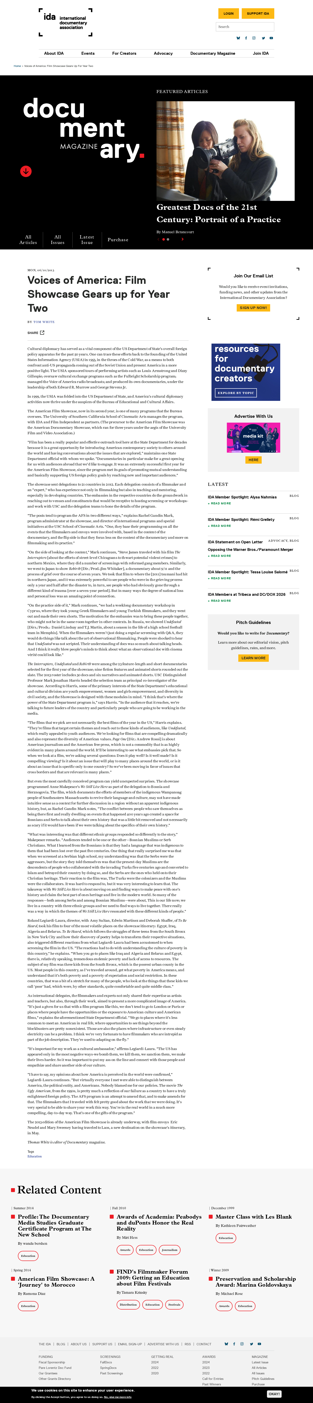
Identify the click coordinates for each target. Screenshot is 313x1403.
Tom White (44, 322)
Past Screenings (111, 1373)
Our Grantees (48, 1373)
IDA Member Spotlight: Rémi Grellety (241, 519)
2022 (155, 1367)
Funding (46, 1356)
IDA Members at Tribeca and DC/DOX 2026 (247, 594)
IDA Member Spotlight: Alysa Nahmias (242, 497)
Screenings (110, 1356)
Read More (221, 503)
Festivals (174, 1304)
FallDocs (106, 1362)
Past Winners (211, 1384)
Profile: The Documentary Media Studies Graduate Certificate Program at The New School (55, 1226)
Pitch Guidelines (263, 1378)
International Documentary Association (65, 22)
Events (88, 53)
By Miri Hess (127, 1237)
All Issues (58, 239)
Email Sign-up (130, 1344)
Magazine (260, 1356)
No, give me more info (118, 1397)
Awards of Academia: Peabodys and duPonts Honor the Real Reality (159, 1223)
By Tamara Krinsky (132, 1292)
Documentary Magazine (212, 53)
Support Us (102, 1344)
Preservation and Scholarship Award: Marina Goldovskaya (256, 1282)
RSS (188, 1344)
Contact (204, 1344)
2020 (155, 1373)
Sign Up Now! (253, 308)
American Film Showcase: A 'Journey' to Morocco (56, 1282)
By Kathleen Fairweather (236, 1225)
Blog (61, 1344)
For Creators (124, 53)
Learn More (254, 658)
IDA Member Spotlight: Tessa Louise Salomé (248, 572)
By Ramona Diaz (31, 1293)
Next (183, 239)
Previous (157, 239)
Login (229, 13)
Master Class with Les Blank (254, 1217)
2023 (206, 1367)
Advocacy (163, 53)
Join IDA (261, 53)
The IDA (45, 1344)
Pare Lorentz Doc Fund (55, 1367)
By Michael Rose (229, 1293)
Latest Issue (87, 239)
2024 (155, 1362)
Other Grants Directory (55, 1378)
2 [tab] (168, 239)
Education (34, 1156)
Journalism (169, 1250)
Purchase (118, 239)
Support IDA (258, 13)
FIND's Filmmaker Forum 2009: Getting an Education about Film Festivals (153, 1278)
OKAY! (274, 1394)
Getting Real (162, 1356)
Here (254, 460)
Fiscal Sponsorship (52, 1362)
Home (17, 66)
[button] (26, 171)
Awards (125, 1250)
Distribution (128, 1304)
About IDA (54, 53)
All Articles (28, 239)
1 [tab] (163, 239)
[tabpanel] (225, 170)
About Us (79, 1344)
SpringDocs (108, 1367)
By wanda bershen (32, 1243)
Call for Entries (212, 1378)
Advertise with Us (163, 1344)
